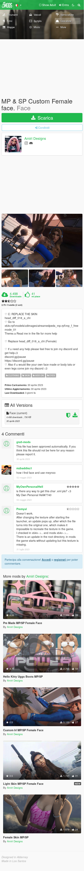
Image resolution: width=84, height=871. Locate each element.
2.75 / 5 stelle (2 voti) (12, 305)
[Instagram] (26, 143)
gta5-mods (23, 442)
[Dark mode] (73, 5)
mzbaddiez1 (24, 468)
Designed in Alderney (15, 857)
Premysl (21, 509)
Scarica (44, 117)
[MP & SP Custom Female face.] (42, 241)
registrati (60, 560)
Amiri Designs (35, 138)
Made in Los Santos (14, 861)
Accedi (46, 560)
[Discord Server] (31, 143)
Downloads (15, 296)
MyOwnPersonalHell (29, 487)
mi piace (36, 296)
